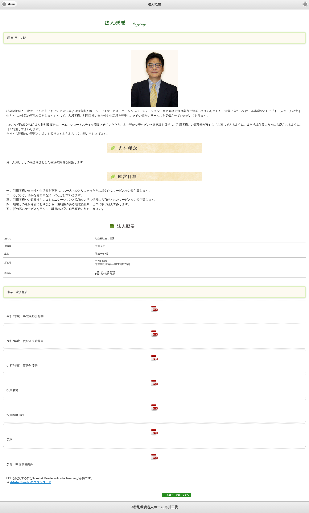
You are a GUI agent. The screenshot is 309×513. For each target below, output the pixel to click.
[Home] (305, 4)
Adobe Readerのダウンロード (30, 482)
